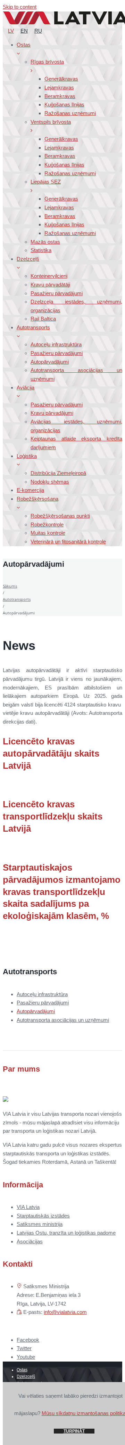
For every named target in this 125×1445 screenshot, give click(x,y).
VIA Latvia (28, 1207)
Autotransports (17, 599)
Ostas (22, 1369)
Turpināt (74, 1431)
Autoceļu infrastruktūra (42, 994)
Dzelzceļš (26, 1376)
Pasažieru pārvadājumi (43, 1003)
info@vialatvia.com (65, 1312)
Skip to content (19, 7)
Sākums (10, 586)
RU (38, 31)
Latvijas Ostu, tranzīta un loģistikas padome (66, 1233)
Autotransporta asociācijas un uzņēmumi (63, 1020)
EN (24, 31)
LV (11, 31)
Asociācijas (30, 1241)
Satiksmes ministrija (39, 1224)
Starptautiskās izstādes (43, 1216)
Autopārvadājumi (36, 1011)
